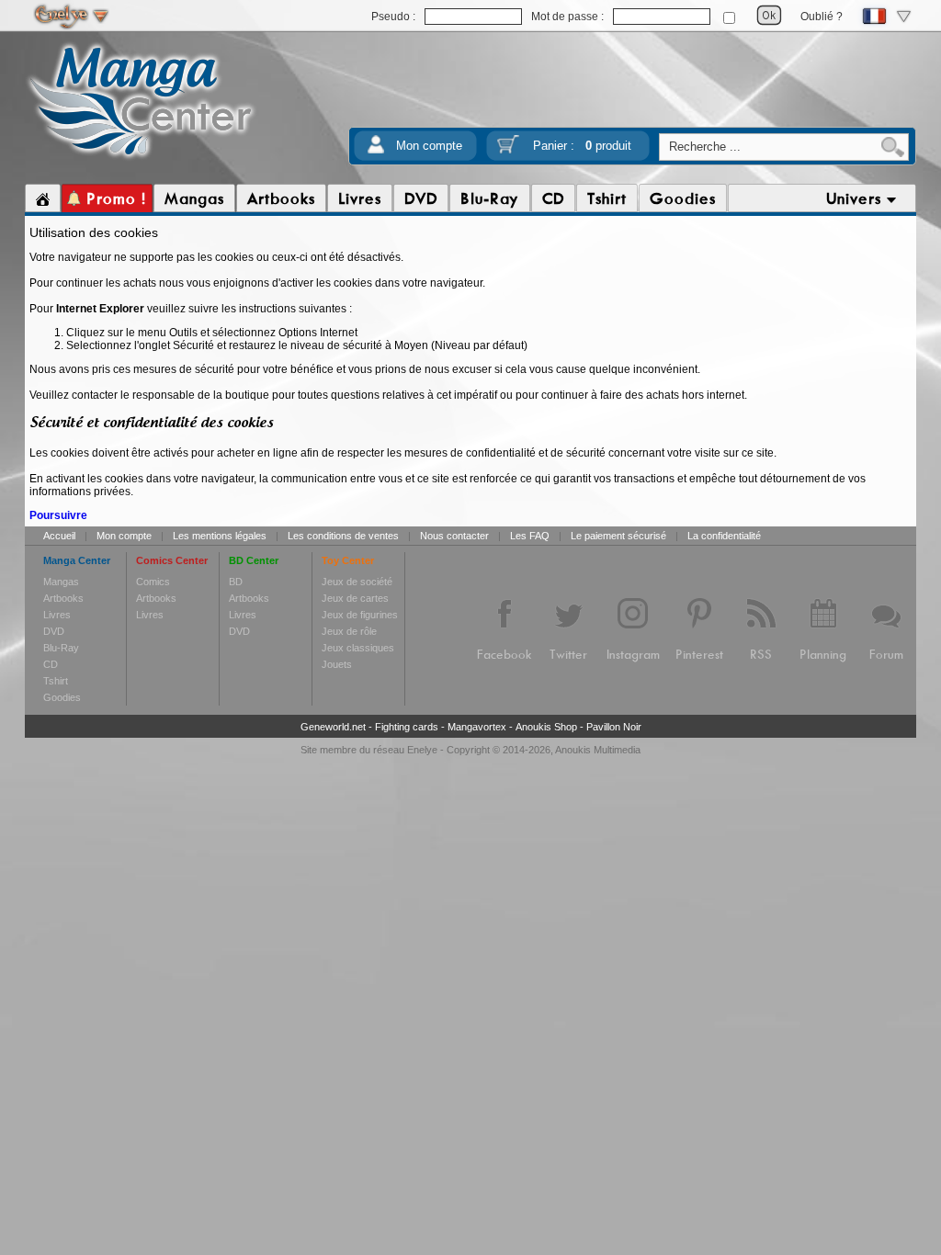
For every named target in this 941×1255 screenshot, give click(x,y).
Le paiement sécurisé (618, 535)
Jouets (337, 664)
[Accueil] (43, 198)
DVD (53, 631)
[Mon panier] (508, 150)
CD (50, 664)
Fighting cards (406, 726)
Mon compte (429, 146)
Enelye (422, 749)
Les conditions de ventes (343, 535)
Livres (57, 614)
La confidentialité (724, 535)
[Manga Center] (141, 159)
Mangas (61, 581)
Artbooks (63, 598)
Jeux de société (357, 581)
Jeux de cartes (355, 598)
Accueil (59, 535)
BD (236, 581)
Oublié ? (821, 16)
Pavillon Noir (613, 726)
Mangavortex (477, 726)
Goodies (62, 697)
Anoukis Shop (546, 726)
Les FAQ (530, 535)
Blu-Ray (61, 647)
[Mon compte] (376, 150)
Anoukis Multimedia (598, 749)
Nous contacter (454, 535)
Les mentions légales (219, 535)
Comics (153, 581)
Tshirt (55, 680)
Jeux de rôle (349, 631)
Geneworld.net (333, 726)
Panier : (582, 146)
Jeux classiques (358, 647)
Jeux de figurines (360, 614)
